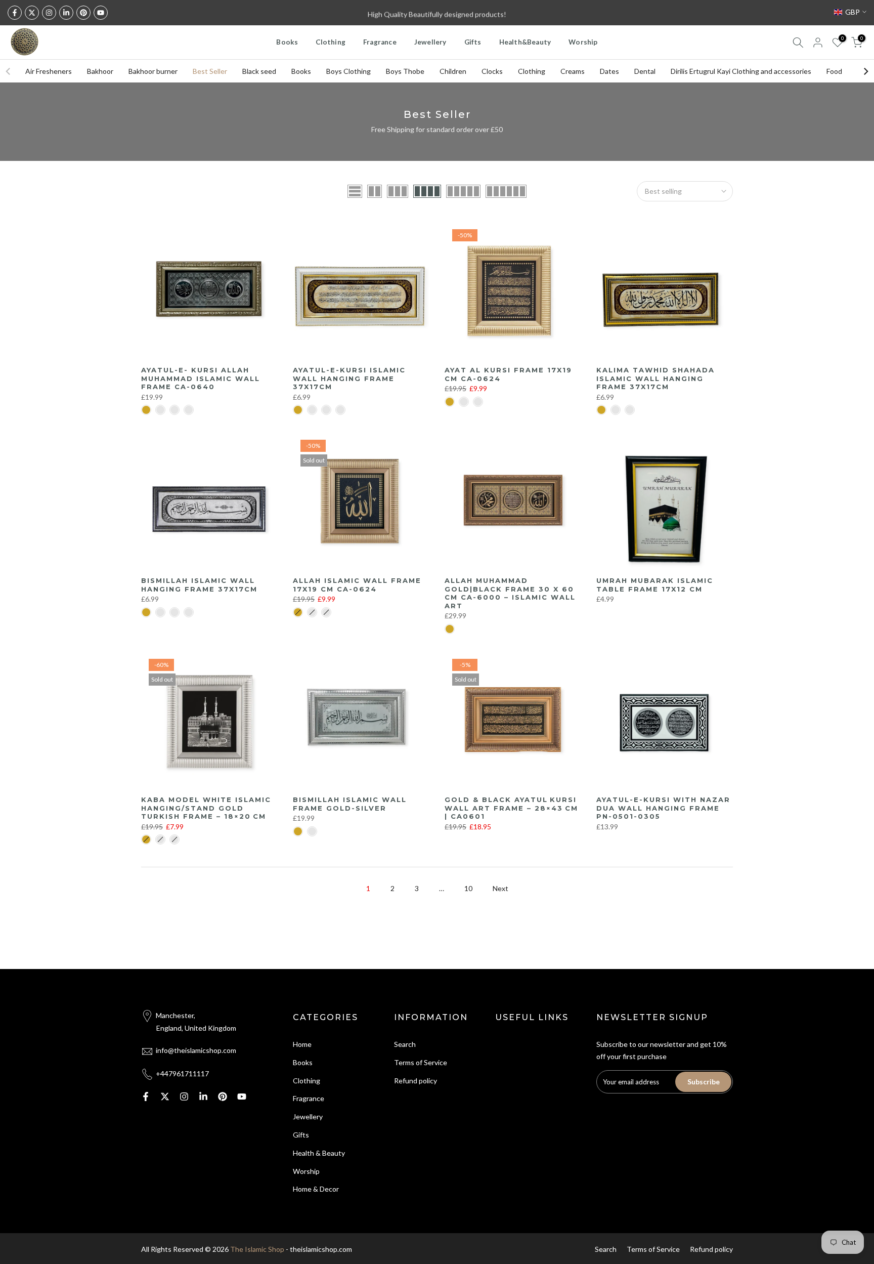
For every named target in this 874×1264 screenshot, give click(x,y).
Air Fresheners (48, 71)
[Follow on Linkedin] (66, 13)
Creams (572, 71)
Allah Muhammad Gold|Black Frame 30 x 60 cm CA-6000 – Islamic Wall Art (510, 593)
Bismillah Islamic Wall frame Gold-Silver (350, 803)
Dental (645, 71)
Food (834, 71)
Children (453, 71)
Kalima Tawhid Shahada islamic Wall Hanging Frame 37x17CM (655, 378)
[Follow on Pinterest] (83, 13)
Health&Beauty (525, 42)
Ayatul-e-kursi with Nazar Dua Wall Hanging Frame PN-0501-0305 (663, 807)
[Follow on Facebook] (15, 13)
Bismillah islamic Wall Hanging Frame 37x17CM (199, 584)
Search (405, 1044)
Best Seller (210, 71)
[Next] (865, 71)
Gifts (473, 42)
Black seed (259, 71)
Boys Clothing (348, 71)
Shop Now (502, 12)
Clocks (492, 71)
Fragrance (380, 42)
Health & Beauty (319, 1153)
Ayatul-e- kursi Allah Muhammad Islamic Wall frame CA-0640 (200, 378)
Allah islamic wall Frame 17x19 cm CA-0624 (357, 584)
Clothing (330, 42)
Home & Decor (316, 1189)
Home (302, 1044)
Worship (583, 42)
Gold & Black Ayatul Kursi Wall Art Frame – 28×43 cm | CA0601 (511, 807)
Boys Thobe (405, 71)
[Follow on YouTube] (101, 13)
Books (287, 42)
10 (468, 888)
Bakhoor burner (153, 71)
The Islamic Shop (257, 1249)
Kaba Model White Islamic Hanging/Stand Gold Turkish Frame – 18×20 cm (206, 807)
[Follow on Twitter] (32, 13)
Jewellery (430, 42)
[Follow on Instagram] (49, 13)
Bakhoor (100, 71)
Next (500, 888)
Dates (609, 71)
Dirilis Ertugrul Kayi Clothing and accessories (741, 71)
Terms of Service (420, 1062)
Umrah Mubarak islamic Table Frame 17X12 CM (654, 584)
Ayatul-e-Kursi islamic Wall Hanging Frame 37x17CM (349, 378)
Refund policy (415, 1080)
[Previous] (8, 71)
